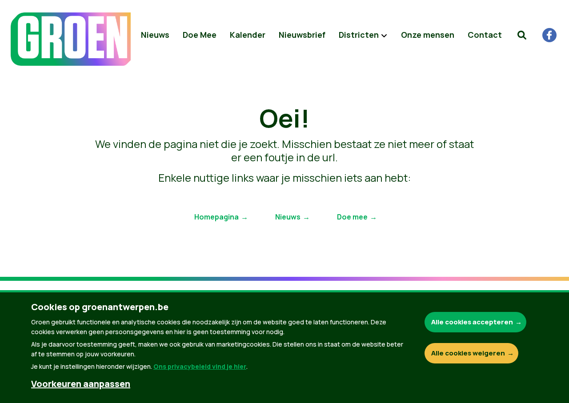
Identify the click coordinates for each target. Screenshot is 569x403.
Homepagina (216, 217)
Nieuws (155, 34)
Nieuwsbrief (302, 34)
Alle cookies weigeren (468, 353)
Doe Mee (199, 34)
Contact (485, 34)
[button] (522, 35)
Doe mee (352, 217)
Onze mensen (427, 34)
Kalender (247, 34)
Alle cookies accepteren (472, 322)
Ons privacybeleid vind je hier (199, 366)
